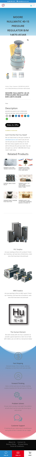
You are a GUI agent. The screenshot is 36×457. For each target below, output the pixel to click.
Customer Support (18, 426)
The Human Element (18, 332)
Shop (11, 86)
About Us (12, 442)
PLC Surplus (18, 249)
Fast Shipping (18, 363)
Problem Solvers (18, 403)
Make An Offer (13, 125)
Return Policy (11, 444)
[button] (27, 40)
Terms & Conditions (17, 446)
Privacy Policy (23, 444)
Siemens (15, 86)
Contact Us (21, 442)
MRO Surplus (18, 291)
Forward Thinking (18, 383)
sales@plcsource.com (11, 139)
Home (7, 86)
